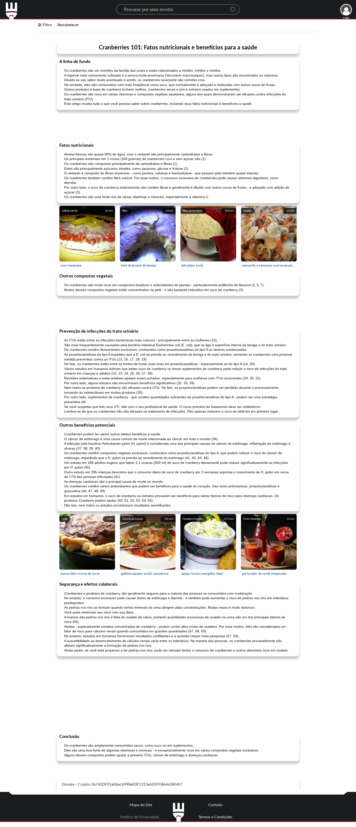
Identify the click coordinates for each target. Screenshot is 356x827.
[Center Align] (234, 7)
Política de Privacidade (139, 817)
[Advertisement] (178, 126)
